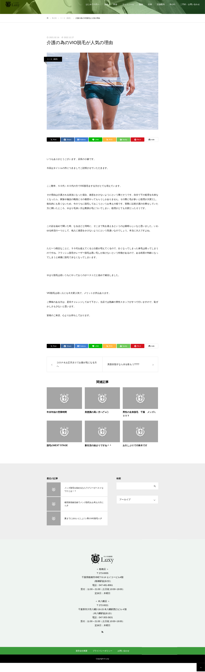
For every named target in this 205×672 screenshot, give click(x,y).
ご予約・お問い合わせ (190, 4)
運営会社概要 (81, 651)
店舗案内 (161, 4)
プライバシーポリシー (102, 651)
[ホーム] (47, 18)
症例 (150, 4)
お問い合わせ (123, 651)
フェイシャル (128, 4)
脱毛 (106, 4)
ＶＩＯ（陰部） (53, 59)
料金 (115, 4)
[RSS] (102, 631)
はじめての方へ (92, 4)
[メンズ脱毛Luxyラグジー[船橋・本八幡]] (13, 4)
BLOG (172, 4)
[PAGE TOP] (201, 667)
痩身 (141, 4)
